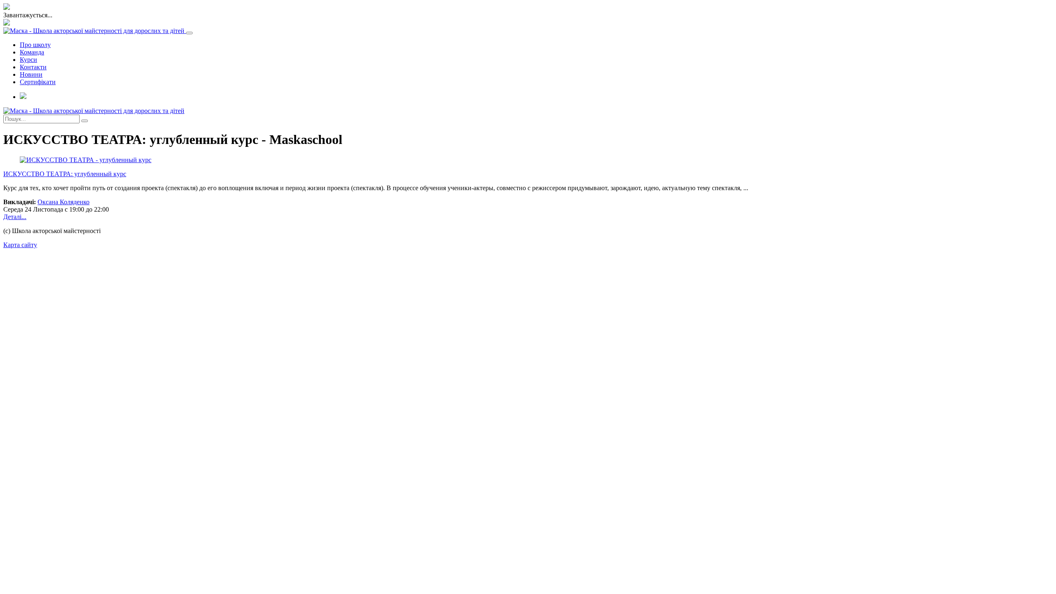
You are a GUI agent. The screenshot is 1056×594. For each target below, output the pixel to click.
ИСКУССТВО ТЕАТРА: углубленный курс (64, 173)
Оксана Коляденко (64, 201)
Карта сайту (20, 244)
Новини (31, 74)
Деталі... (14, 216)
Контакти (33, 67)
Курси (28, 59)
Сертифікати (38, 81)
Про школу (35, 44)
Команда (32, 52)
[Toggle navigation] (189, 33)
